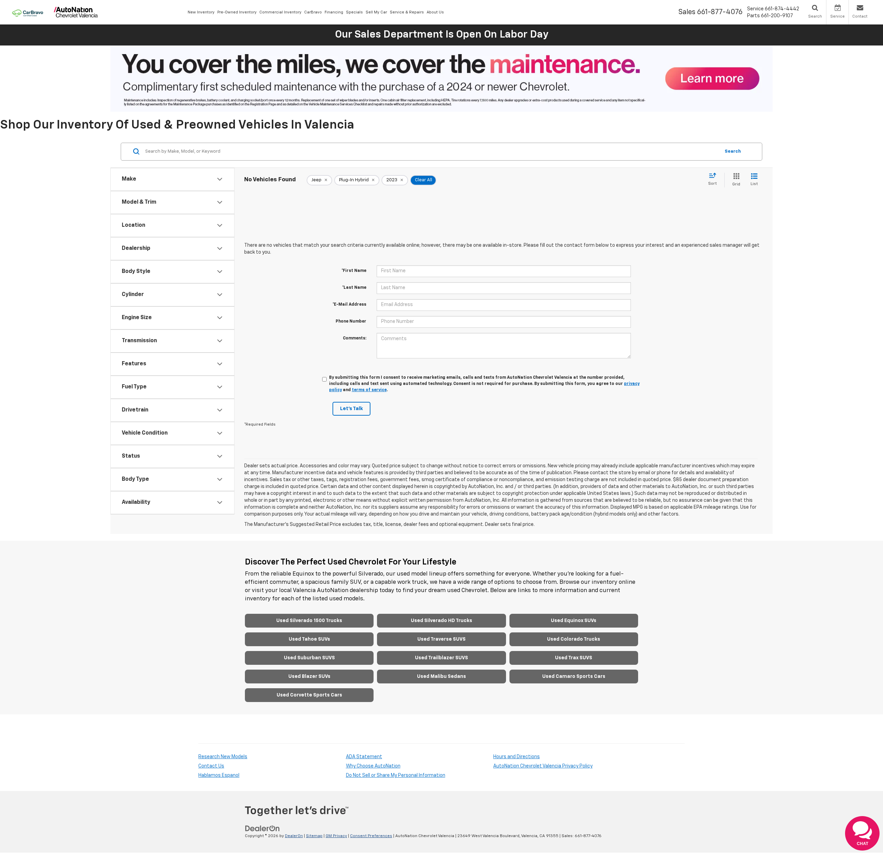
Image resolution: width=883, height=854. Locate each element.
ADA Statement (364, 756)
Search (733, 151)
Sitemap (314, 836)
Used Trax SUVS (573, 657)
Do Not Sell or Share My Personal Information (395, 775)
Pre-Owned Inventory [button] (237, 12)
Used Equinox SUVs (573, 620)
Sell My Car (376, 12)
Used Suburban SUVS (309, 657)
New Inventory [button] (201, 12)
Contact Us (211, 766)
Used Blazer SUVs (309, 676)
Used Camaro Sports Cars (573, 676)
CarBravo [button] (313, 12)
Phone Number (351, 321)
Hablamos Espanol (218, 775)
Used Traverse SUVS (441, 639)
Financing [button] (334, 12)
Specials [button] (354, 12)
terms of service (369, 390)
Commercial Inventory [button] (280, 12)
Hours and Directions (516, 756)
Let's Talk (351, 408)
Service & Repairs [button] (407, 12)
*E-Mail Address (349, 305)
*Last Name (354, 288)
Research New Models (222, 756)
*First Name (353, 271)
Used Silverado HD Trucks (441, 620)
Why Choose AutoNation (373, 766)
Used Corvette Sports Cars (309, 695)
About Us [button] (435, 12)
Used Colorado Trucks (573, 639)
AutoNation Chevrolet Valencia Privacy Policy (543, 766)
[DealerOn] (262, 828)
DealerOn (294, 836)
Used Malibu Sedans (441, 676)
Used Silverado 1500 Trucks (309, 620)
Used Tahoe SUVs (309, 639)
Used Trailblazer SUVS (441, 657)
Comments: (354, 338)
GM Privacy (336, 836)
